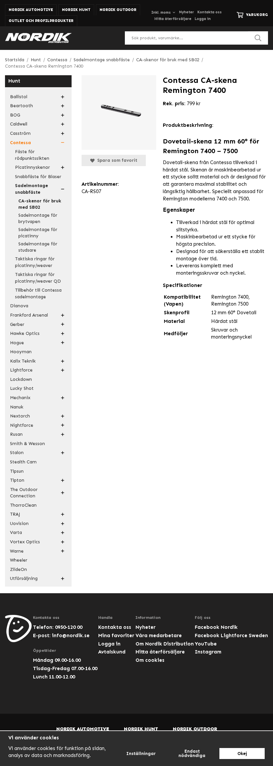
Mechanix (20, 397)
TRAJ (15, 514)
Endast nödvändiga (191, 753)
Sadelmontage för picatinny (37, 233)
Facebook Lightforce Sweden (231, 635)
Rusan (16, 434)
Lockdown (21, 379)
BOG (15, 115)
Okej (242, 753)
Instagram (208, 652)
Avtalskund (112, 652)
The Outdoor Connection (24, 493)
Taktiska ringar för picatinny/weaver (35, 262)
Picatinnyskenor (32, 167)
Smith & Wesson (27, 443)
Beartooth (21, 106)
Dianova (19, 306)
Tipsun (17, 471)
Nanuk (16, 407)
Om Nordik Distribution (165, 644)
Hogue (17, 343)
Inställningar (141, 753)
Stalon (17, 452)
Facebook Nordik (216, 627)
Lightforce (21, 370)
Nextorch (20, 416)
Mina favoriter (116, 635)
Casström (20, 133)
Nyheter (186, 12)
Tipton (17, 480)
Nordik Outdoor (118, 10)
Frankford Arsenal (29, 315)
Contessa (20, 142)
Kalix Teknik (23, 361)
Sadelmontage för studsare (37, 247)
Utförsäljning (24, 578)
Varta (16, 532)
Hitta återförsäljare (172, 19)
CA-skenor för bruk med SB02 (39, 204)
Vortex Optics (25, 542)
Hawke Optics (25, 333)
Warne (17, 551)
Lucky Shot (22, 388)
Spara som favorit (116, 160)
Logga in (203, 19)
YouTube (206, 644)
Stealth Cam (23, 462)
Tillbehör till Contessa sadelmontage (38, 293)
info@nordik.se (71, 635)
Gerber (17, 324)
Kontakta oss (209, 12)
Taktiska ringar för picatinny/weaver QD (38, 278)
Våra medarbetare (159, 635)
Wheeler (18, 560)
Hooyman (21, 352)
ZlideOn (18, 569)
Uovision (19, 523)
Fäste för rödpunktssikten (32, 155)
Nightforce (21, 425)
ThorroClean (23, 505)
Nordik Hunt (76, 10)
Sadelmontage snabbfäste (31, 189)
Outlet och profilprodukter (41, 21)
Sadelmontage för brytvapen (37, 218)
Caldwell (18, 124)
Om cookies (150, 660)
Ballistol (18, 97)
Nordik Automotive (31, 10)
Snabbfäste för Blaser (38, 176)
